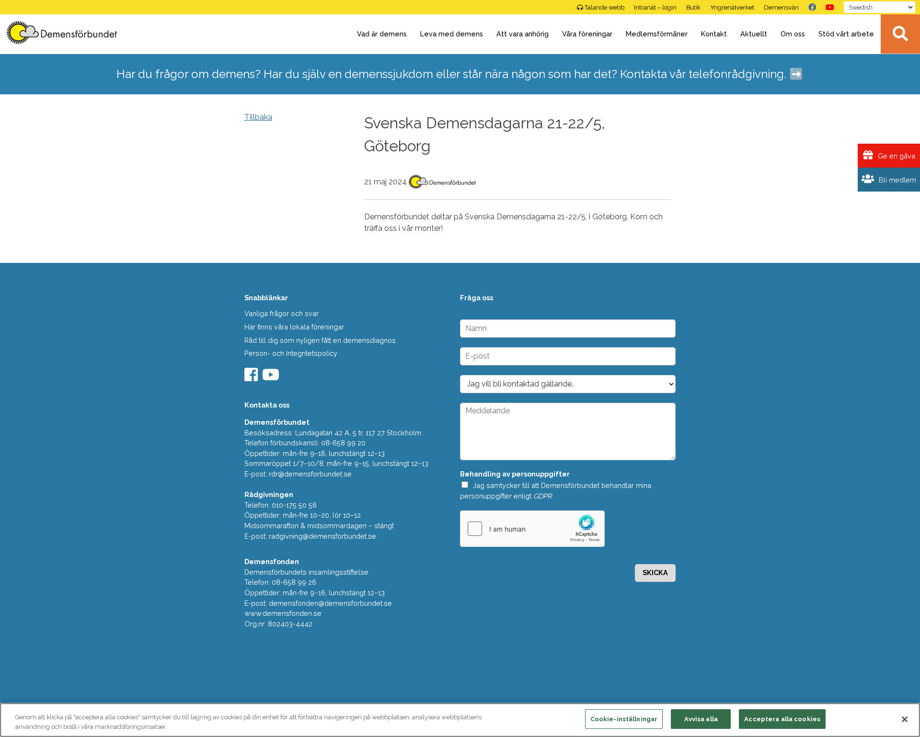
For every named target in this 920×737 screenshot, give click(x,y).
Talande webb (604, 7)
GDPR (542, 496)
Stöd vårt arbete (846, 34)
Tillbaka (258, 117)
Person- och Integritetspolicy (290, 353)
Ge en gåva (895, 156)
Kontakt (714, 34)
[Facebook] (812, 7)
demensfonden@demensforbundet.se (330, 603)
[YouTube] (830, 7)
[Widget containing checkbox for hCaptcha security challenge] (532, 528)
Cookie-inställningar (624, 719)
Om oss (793, 34)
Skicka (655, 572)
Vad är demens (382, 34)
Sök (900, 34)
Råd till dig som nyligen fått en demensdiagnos (320, 340)
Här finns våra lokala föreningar (294, 327)
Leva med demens (451, 34)
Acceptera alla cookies (782, 719)
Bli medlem (896, 180)
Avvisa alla (701, 719)
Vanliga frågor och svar (281, 313)
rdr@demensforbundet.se (310, 474)
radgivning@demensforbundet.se (322, 536)
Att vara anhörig (522, 34)
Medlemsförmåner (657, 34)
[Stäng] (904, 719)
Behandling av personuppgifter (517, 474)
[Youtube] (272, 378)
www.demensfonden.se (283, 613)
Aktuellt (753, 34)
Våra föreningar (587, 34)
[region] (460, 720)
